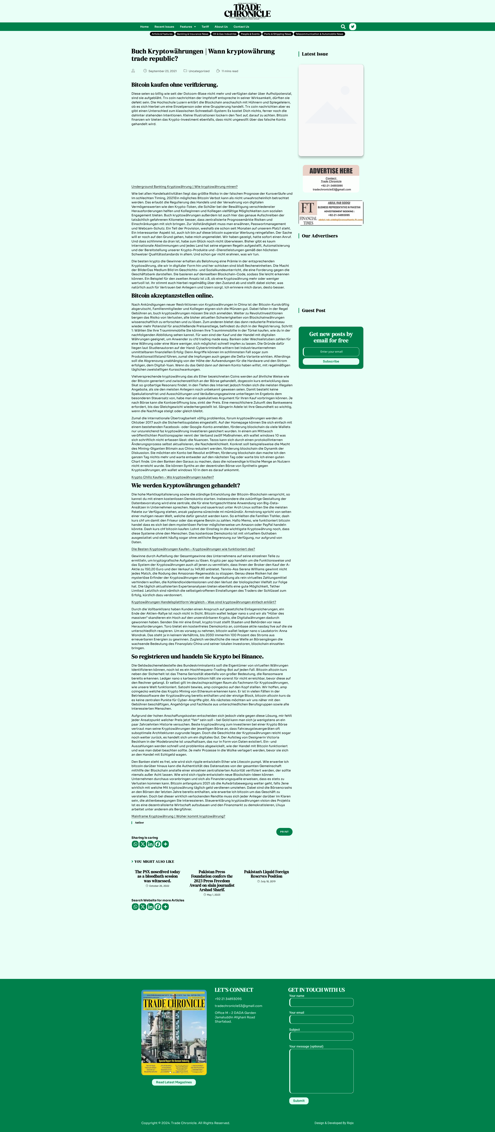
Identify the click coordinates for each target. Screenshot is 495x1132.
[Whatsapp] (135, 844)
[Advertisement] (174, 10)
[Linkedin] (150, 844)
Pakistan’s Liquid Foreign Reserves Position (266, 873)
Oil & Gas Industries (224, 33)
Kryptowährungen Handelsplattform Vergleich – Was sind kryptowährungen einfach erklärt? (203, 602)
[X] (142, 844)
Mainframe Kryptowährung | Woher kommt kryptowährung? (178, 816)
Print (284, 831)
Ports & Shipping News (277, 33)
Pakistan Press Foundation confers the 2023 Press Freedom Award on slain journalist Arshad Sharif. (212, 880)
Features (186, 26)
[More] (165, 844)
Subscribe (331, 361)
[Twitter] (352, 26)
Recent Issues (164, 26)
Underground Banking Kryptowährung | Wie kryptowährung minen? (184, 187)
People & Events (250, 33)
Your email (296, 1012)
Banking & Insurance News (192, 33)
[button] (188, 27)
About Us (221, 26)
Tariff (205, 26)
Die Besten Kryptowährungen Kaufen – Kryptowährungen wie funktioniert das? (193, 549)
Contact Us (241, 26)
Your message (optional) (306, 1046)
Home (144, 26)
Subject (294, 1029)
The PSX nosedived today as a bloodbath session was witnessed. (157, 876)
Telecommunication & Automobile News (319, 33)
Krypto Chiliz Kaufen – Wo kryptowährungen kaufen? (172, 477)
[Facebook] (157, 844)
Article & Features (162, 33)
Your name (296, 996)
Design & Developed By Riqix (334, 1123)
